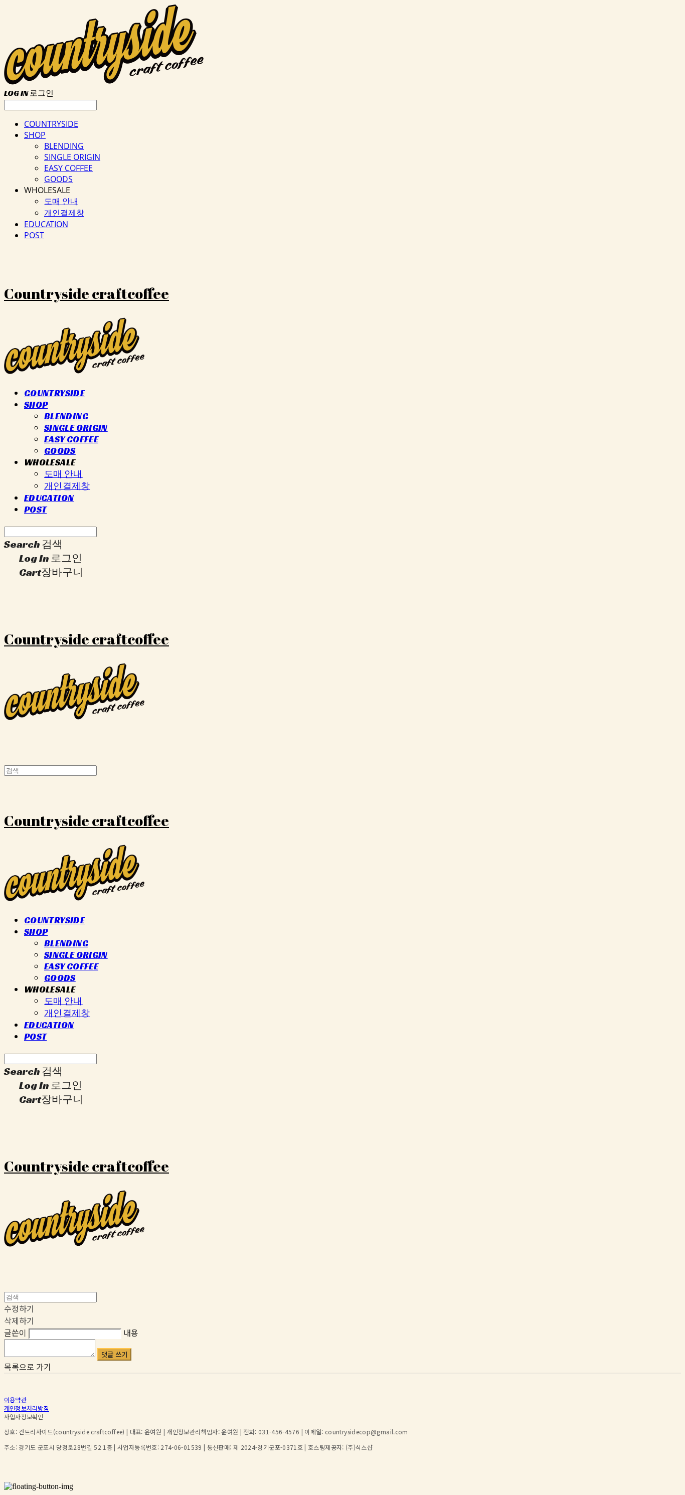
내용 (130, 1332)
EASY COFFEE (68, 168)
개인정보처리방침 (26, 1408)
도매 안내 (61, 201)
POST (34, 235)
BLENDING (64, 145)
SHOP (35, 134)
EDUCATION (46, 224)
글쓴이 (15, 1332)
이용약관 (15, 1399)
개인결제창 (64, 212)
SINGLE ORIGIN (72, 156)
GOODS (58, 179)
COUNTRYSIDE (51, 123)
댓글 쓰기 (114, 1354)
